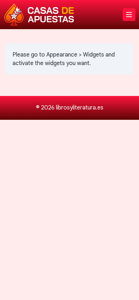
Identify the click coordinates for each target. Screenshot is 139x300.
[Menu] (129, 14)
